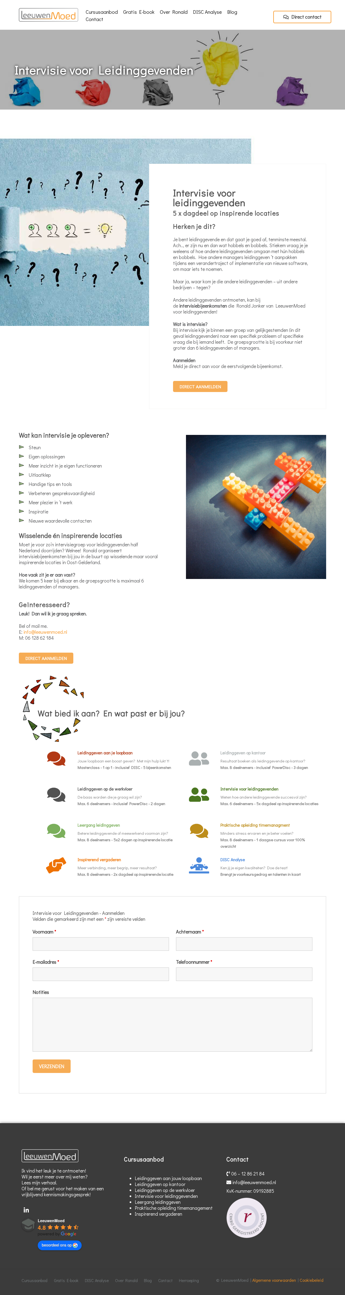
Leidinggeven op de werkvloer (105, 789)
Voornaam (44, 931)
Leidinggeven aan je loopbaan (105, 753)
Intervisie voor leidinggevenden (249, 789)
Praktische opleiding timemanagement (174, 1208)
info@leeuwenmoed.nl (45, 632)
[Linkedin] (26, 1210)
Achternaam (190, 931)
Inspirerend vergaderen (99, 859)
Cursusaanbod (102, 11)
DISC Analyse (207, 11)
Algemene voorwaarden (274, 1280)
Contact (94, 19)
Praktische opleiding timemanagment (255, 825)
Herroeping (189, 1280)
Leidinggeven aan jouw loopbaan (168, 1178)
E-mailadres (46, 962)
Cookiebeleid (311, 1280)
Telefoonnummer (194, 962)
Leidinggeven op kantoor (242, 753)
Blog (232, 11)
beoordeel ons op (57, 1245)
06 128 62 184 (39, 638)
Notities (41, 992)
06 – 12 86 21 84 (247, 1173)
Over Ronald (174, 11)
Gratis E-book (138, 11)
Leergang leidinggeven (99, 825)
